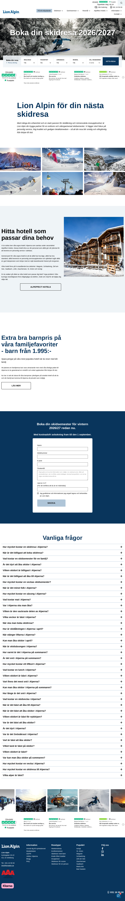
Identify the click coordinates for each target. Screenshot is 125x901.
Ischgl (78, 848)
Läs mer (16, 385)
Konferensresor (57, 851)
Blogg (28, 859)
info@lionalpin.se (7, 866)
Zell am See (80, 859)
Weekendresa (56, 848)
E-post (39, 461)
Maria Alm (80, 866)
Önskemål (41, 468)
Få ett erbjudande (44, 11)
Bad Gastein (80, 869)
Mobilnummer (42, 453)
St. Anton (79, 851)
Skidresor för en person (59, 864)
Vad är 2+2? (41, 483)
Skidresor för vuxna (58, 861)
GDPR (28, 854)
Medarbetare (31, 851)
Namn (39, 445)
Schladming (80, 856)
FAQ (28, 861)
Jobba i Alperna (32, 856)
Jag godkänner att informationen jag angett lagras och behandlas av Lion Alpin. (63, 494)
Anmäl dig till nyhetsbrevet (36, 848)
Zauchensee (80, 861)
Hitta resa (111, 61)
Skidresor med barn (58, 854)
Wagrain (79, 854)
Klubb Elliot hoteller (58, 856)
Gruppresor (55, 859)
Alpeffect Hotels (40, 287)
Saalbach (79, 864)
